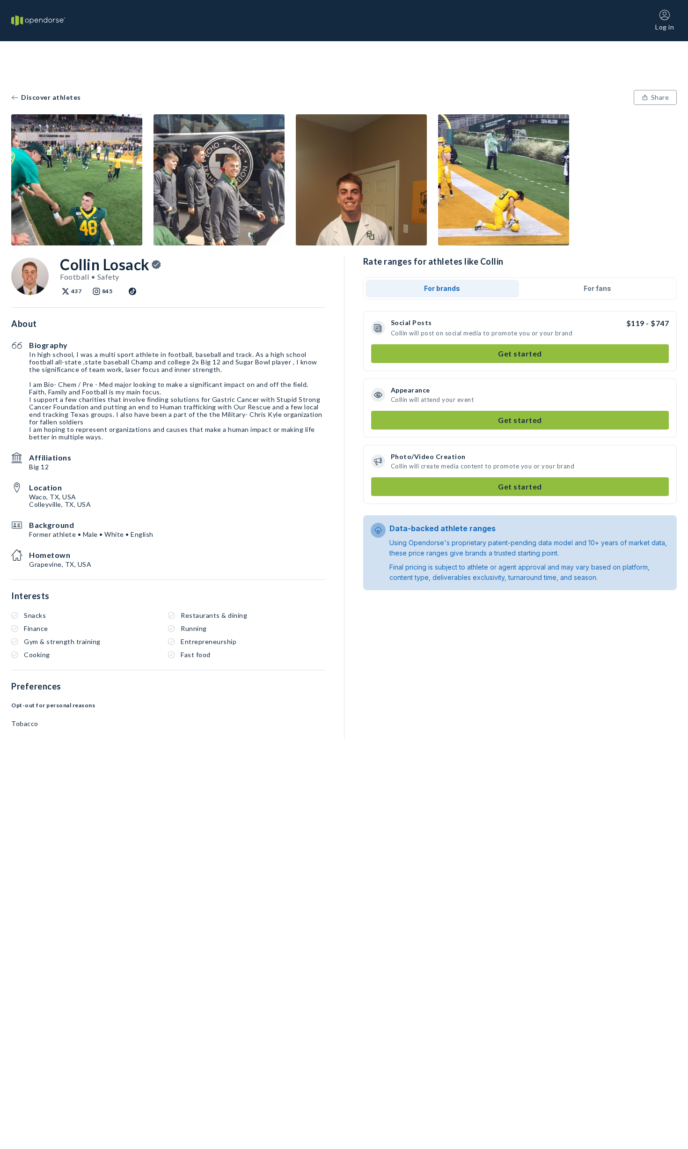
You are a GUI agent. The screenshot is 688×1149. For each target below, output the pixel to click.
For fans (597, 288)
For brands (442, 288)
